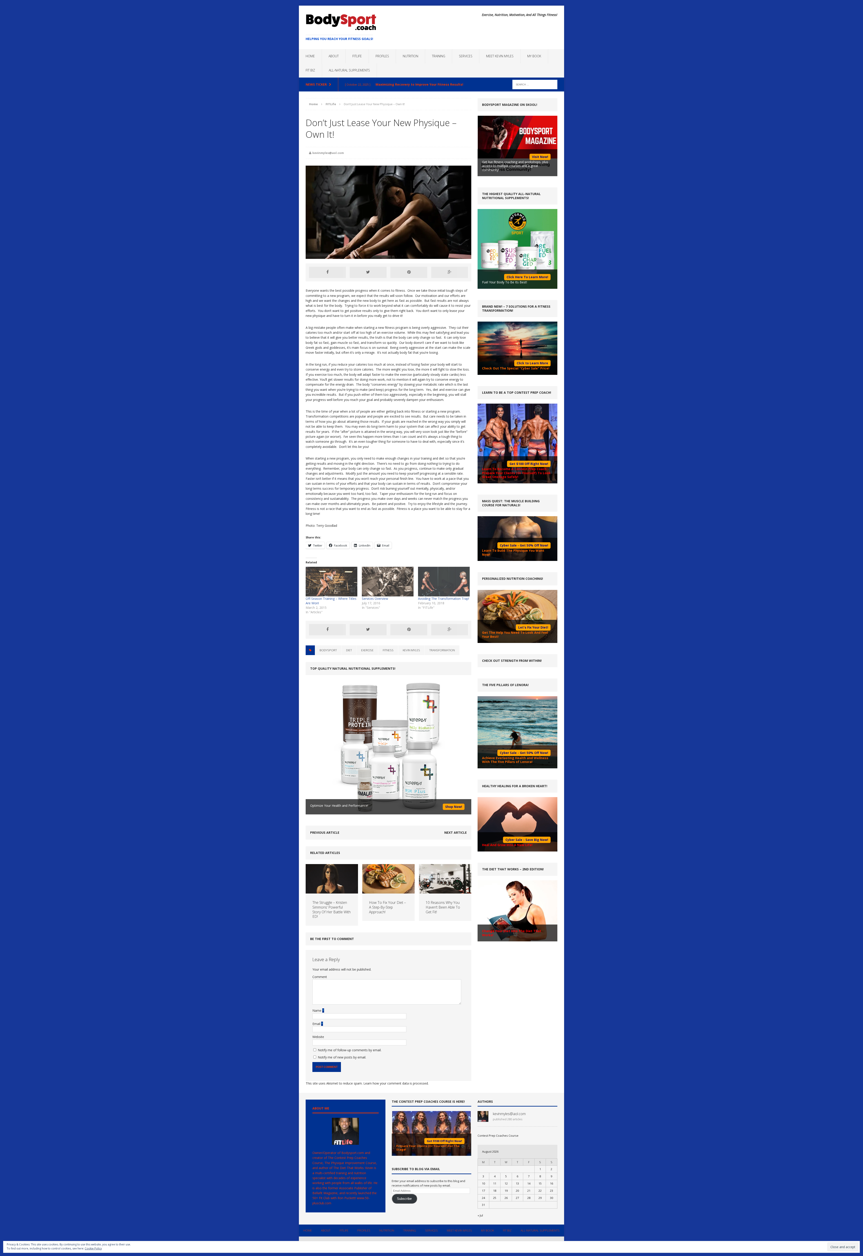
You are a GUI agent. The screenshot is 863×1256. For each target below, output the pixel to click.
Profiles (382, 56)
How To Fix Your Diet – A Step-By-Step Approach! (387, 907)
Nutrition (410, 56)
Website (318, 1037)
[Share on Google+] (449, 272)
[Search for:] (534, 84)
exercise (367, 650)
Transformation (442, 650)
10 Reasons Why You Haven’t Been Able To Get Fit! (443, 907)
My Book (534, 56)
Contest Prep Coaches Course (498, 1136)
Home (310, 56)
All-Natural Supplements (349, 70)
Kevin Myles (411, 650)
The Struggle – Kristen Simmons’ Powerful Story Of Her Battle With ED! (331, 909)
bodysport (328, 650)
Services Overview (375, 598)
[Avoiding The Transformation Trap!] (444, 581)
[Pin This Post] (408, 272)
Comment (319, 977)
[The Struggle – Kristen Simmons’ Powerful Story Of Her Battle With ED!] (332, 891)
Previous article (324, 832)
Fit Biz (310, 70)
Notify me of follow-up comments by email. (349, 1050)
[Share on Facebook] (327, 272)
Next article (455, 832)
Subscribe (404, 1198)
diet (349, 650)
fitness (388, 650)
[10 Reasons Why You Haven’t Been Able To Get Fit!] (445, 891)
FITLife (357, 56)
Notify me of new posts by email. (342, 1057)
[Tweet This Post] (368, 272)
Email (316, 1024)
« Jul (480, 1215)
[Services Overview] (388, 581)
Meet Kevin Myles (500, 56)
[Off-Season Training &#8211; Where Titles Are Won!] (331, 581)
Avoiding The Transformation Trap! (443, 598)
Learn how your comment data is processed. (396, 1083)
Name (317, 1010)
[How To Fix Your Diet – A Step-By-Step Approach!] (388, 891)
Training (438, 56)
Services (465, 56)
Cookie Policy (93, 1248)
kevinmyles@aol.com (328, 153)
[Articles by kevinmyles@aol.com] (483, 1119)
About (334, 56)
